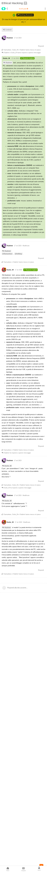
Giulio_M (7, 466)
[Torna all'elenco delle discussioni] (4, 8)
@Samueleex (7, 254)
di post (23, 9)
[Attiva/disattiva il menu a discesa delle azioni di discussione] (45, 8)
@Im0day (18, 254)
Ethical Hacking (13, 3)
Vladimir (9, 63)
